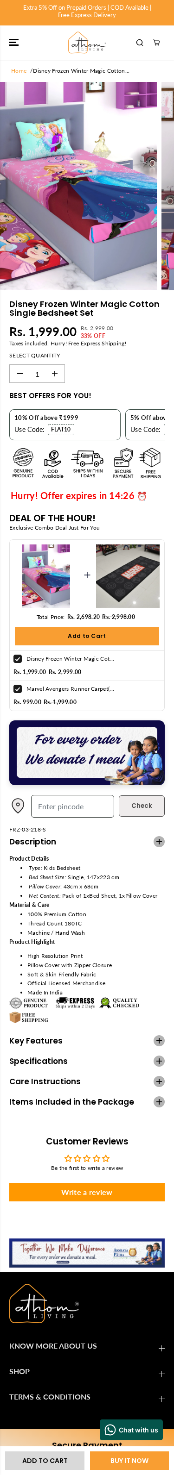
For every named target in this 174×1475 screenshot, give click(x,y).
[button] (14, 43)
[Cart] (156, 42)
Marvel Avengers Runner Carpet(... (70, 688)
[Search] (139, 42)
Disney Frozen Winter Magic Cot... (70, 658)
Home (18, 70)
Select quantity (34, 355)
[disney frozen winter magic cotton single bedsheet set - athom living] (78, 186)
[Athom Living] (87, 43)
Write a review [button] (86, 1192)
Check (141, 805)
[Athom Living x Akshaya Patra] (87, 783)
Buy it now (129, 1460)
